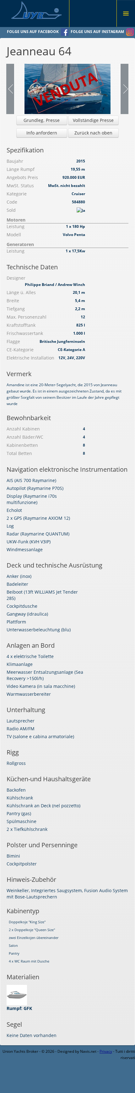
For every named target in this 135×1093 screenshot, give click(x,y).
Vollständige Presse (93, 120)
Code (12, 202)
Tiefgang (16, 309)
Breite (13, 301)
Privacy (106, 1051)
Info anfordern (41, 133)
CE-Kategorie (20, 350)
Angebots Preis (22, 177)
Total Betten (19, 453)
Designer (16, 278)
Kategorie (17, 194)
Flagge (13, 341)
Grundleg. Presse (42, 120)
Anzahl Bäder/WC (25, 437)
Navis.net (88, 1051)
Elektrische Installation (30, 358)
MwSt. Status (20, 186)
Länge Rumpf (21, 169)
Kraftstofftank (21, 325)
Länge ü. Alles (21, 292)
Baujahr (15, 161)
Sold (11, 210)
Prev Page (10, 89)
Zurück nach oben (93, 133)
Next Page (124, 89)
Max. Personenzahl (26, 317)
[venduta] (67, 88)
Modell (14, 235)
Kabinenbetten (22, 445)
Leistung (15, 226)
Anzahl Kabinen (23, 429)
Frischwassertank (25, 333)
